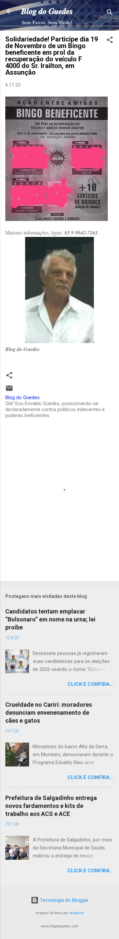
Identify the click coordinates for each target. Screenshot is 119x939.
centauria (76, 913)
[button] (110, 41)
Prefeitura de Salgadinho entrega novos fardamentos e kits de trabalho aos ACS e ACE (51, 805)
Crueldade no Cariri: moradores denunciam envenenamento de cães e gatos (48, 712)
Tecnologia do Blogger (64, 900)
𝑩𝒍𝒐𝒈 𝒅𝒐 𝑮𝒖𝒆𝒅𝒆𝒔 (47, 11)
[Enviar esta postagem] (9, 391)
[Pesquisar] (110, 13)
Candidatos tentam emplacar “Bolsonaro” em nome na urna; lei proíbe (50, 619)
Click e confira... (90, 684)
